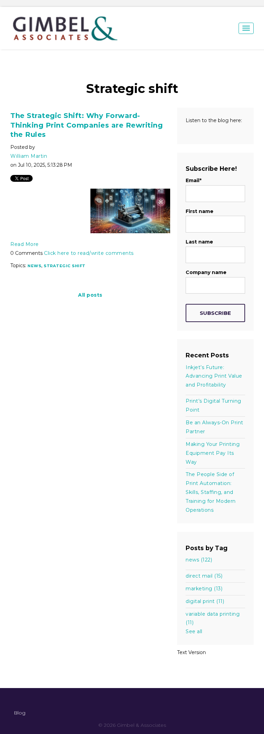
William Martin (28, 156)
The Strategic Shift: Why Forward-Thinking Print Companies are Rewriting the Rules (86, 125)
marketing (204, 588)
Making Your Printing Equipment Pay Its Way (213, 453)
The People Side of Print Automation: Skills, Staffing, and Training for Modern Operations (211, 492)
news (34, 265)
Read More (24, 244)
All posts (90, 295)
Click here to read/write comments (89, 253)
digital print (205, 601)
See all (194, 631)
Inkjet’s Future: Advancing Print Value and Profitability (214, 376)
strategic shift (65, 265)
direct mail (204, 576)
